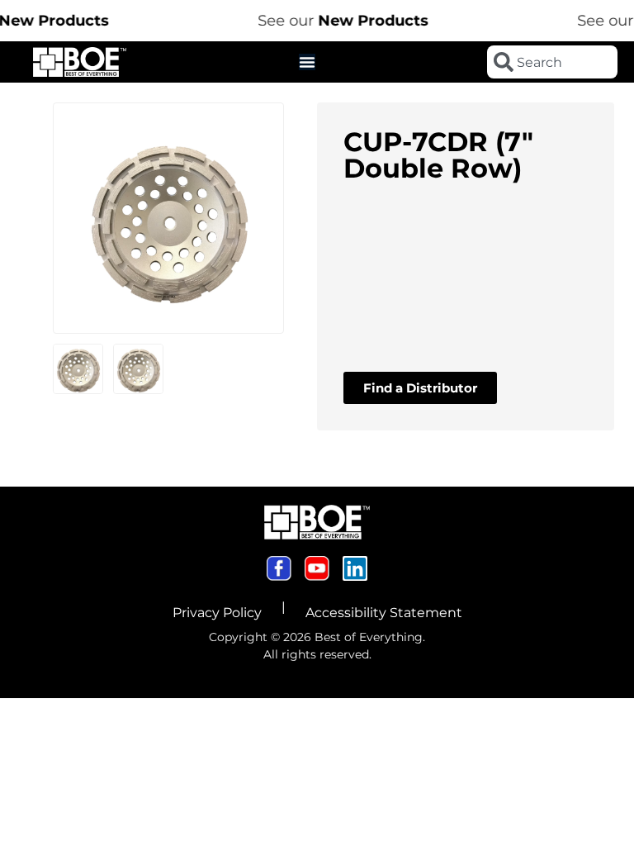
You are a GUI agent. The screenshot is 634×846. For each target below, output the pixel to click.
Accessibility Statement (383, 612)
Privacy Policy (217, 612)
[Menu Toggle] (307, 62)
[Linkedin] (355, 568)
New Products (365, 21)
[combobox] (552, 61)
